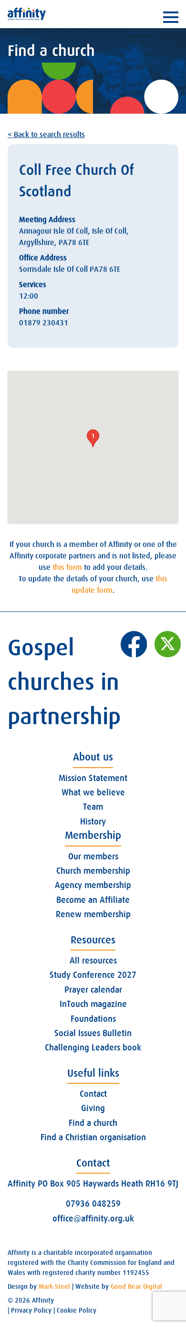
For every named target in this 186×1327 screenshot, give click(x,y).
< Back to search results (46, 134)
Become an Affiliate (93, 900)
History (93, 821)
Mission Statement (93, 778)
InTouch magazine (93, 1004)
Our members (93, 856)
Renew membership (93, 914)
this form (67, 567)
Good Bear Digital (136, 1286)
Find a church (93, 1123)
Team (93, 807)
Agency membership (93, 885)
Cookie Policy (76, 1310)
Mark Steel (54, 1286)
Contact (93, 1094)
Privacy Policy (31, 1310)
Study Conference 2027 (93, 975)
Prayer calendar (93, 990)
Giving (93, 1108)
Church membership (93, 871)
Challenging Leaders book (93, 1047)
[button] (93, 438)
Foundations (93, 1019)
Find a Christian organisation (93, 1137)
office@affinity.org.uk (93, 1218)
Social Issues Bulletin (93, 1033)
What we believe (93, 792)
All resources (93, 960)
